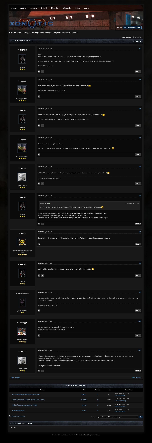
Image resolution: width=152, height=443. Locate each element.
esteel (23, 168)
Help (78, 8)
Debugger (23, 323)
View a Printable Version (18, 416)
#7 (140, 232)
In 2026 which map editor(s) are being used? (26, 394)
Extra (85, 8)
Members (56, 8)
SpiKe (123, 395)
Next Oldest (15, 378)
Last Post (118, 395)
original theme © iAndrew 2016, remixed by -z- (85, 435)
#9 (140, 292)
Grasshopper (23, 294)
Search (45, 8)
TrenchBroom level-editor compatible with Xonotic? (28, 400)
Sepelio (23, 81)
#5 (140, 167)
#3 (140, 109)
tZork (23, 234)
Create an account (133, 27)
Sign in (119, 27)
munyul (84, 394)
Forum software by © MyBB (60, 435)
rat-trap (123, 401)
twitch (84, 410)
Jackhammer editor (18, 410)
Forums (34, 8)
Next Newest (136, 378)
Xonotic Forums (16, 33)
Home (14, 8)
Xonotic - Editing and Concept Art (50, 33)
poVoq (84, 405)
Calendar (68, 8)
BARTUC (23, 50)
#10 (139, 321)
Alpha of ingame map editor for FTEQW (24, 405)
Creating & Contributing (30, 33)
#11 (139, 350)
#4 (140, 138)
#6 (140, 196)
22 (97, 400)
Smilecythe (84, 400)
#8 (140, 263)
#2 (140, 80)
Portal (24, 8)
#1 (140, 48)
